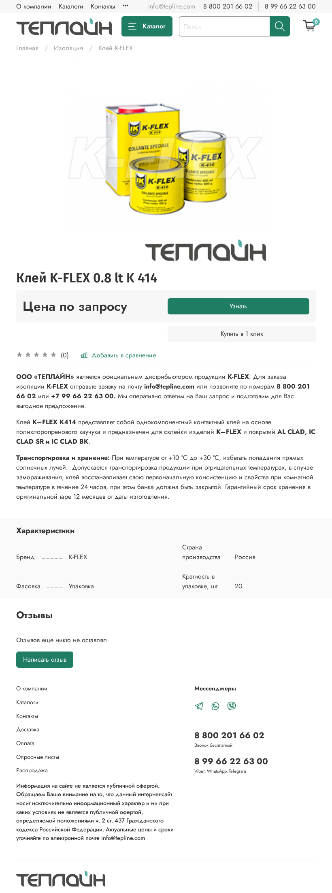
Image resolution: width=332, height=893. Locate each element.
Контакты (103, 6)
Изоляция (68, 48)
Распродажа (32, 770)
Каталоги (71, 6)
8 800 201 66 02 (227, 6)
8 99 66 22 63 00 (290, 6)
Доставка (27, 729)
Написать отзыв (44, 659)
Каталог (154, 26)
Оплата (25, 743)
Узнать (238, 306)
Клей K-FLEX (115, 48)
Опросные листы (37, 757)
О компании (33, 6)
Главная (27, 48)
